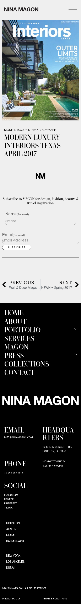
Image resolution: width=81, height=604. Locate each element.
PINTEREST (10, 503)
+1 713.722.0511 (13, 473)
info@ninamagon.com (18, 437)
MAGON (16, 346)
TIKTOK (8, 507)
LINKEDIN (9, 499)
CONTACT (19, 372)
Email (13, 234)
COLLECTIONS (26, 363)
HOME (13, 312)
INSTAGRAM (11, 495)
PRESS (14, 355)
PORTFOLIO (22, 329)
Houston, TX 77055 (54, 451)
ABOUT (15, 321)
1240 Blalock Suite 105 (57, 447)
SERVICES (19, 338)
